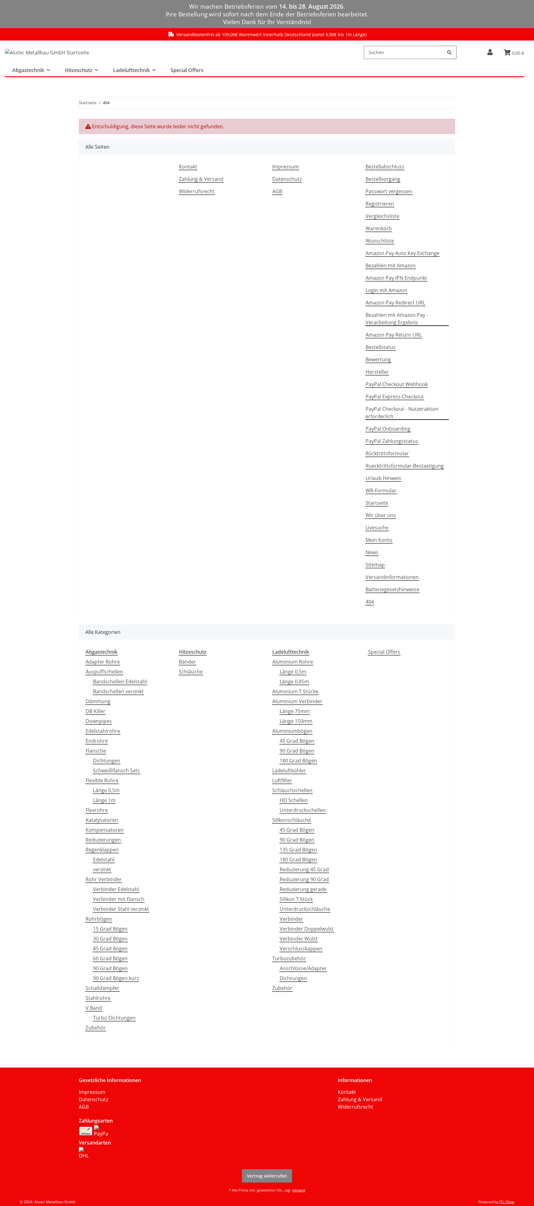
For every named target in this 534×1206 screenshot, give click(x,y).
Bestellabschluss (385, 166)
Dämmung (98, 701)
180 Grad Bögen (298, 760)
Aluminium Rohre (292, 661)
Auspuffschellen (104, 671)
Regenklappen (102, 849)
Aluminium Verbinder (297, 701)
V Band (94, 1007)
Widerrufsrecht (196, 191)
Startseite (377, 502)
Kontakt (188, 166)
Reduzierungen (103, 839)
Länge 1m (104, 800)
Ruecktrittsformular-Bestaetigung (405, 465)
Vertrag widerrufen (267, 1176)
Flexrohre (97, 810)
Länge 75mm (295, 711)
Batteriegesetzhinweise (392, 589)
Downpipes (99, 721)
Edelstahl (103, 859)
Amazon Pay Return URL (394, 334)
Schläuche (191, 671)
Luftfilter (282, 780)
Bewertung (378, 359)
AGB (277, 191)
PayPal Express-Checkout (395, 396)
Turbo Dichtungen (114, 1017)
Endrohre (97, 740)
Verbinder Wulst (299, 938)
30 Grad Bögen (110, 938)
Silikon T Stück (296, 899)
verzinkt (102, 869)
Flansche (96, 750)
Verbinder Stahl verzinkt (121, 909)
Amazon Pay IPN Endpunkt (396, 277)
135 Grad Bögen (298, 849)
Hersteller (377, 371)
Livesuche (377, 527)
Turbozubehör (289, 958)
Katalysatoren (102, 820)
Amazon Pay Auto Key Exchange (402, 253)
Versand (298, 1190)
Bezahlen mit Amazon (391, 265)
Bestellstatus (381, 347)
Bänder (187, 661)
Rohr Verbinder (104, 879)
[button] (490, 52)
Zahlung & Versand (201, 179)
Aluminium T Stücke (295, 691)
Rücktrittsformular (387, 453)
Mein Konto (379, 540)
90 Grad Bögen (110, 968)
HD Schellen (294, 800)
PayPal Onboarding (388, 428)
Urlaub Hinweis (383, 478)
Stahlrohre (98, 998)
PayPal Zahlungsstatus (392, 441)
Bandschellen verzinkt (118, 691)
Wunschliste (380, 240)
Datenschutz (287, 179)
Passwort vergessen (389, 191)
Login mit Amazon (386, 290)
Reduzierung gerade (303, 889)
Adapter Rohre (103, 661)
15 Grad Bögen (110, 928)
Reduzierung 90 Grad (304, 879)
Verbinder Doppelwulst (307, 928)
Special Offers (384, 651)
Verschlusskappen (301, 948)
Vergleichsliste (382, 216)
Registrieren (380, 203)
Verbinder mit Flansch (118, 899)
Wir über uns (381, 515)
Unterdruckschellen (303, 810)
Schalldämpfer (102, 988)
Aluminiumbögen (292, 731)
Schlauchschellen (292, 790)
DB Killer (95, 711)
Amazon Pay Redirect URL (395, 302)
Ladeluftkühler (289, 770)
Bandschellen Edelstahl (120, 681)
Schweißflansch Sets (116, 770)
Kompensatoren (105, 829)
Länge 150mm (296, 721)
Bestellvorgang (383, 179)
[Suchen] (449, 52)
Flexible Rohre (102, 780)
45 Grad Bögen (110, 948)
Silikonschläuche (291, 820)
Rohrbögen (99, 918)
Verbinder (291, 918)
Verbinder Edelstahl (116, 889)
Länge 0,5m (106, 790)
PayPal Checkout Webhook (397, 384)
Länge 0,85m (294, 681)
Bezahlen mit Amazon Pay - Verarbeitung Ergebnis (397, 319)
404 (370, 601)
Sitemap (375, 564)
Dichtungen (106, 760)
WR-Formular (381, 490)
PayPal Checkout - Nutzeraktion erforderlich (402, 413)
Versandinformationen (392, 577)
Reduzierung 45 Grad (304, 869)
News (372, 552)
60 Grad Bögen (110, 958)
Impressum (285, 166)
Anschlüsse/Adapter (303, 968)
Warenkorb (379, 228)
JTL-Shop (506, 1201)
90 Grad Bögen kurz (116, 978)
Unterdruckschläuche (305, 909)
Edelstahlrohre (103, 731)
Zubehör (96, 1027)
